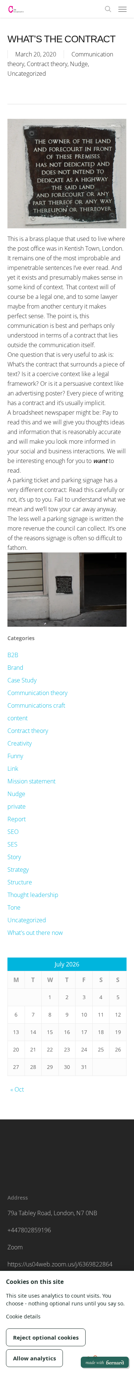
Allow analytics (34, 1358)
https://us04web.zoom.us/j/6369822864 (59, 1264)
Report (16, 819)
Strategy (18, 869)
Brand (15, 667)
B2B (12, 655)
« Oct (17, 1089)
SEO (13, 832)
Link (12, 768)
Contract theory (47, 64)
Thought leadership (32, 895)
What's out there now (35, 933)
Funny (15, 756)
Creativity (19, 743)
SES (12, 844)
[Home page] (15, 8)
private (16, 806)
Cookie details (23, 1316)
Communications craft (36, 705)
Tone (13, 907)
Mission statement (31, 781)
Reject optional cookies (46, 1337)
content (17, 718)
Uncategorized (26, 73)
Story (14, 857)
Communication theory (37, 693)
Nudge (79, 64)
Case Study (21, 680)
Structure (19, 882)
